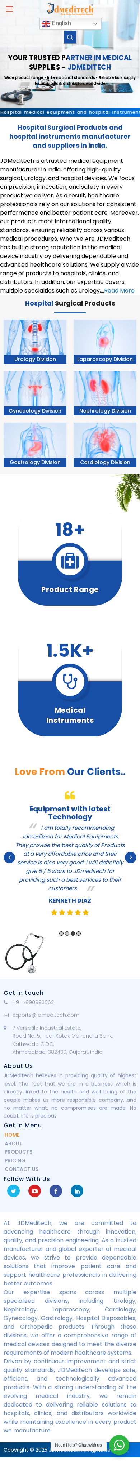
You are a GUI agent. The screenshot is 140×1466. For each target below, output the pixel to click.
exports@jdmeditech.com (46, 1015)
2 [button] (67, 933)
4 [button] (78, 933)
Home (12, 1135)
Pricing (15, 1160)
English (60, 23)
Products (18, 1151)
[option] (70, 857)
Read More (119, 290)
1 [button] (61, 933)
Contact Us (21, 1169)
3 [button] (73, 933)
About (14, 1143)
